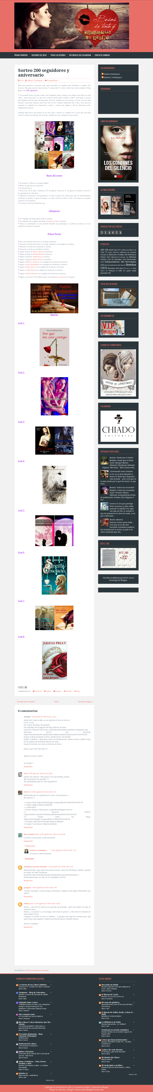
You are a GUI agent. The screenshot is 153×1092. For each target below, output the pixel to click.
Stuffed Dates (23, 1038)
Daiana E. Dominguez (35, 80)
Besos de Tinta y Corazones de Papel (75, 1087)
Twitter (48, 691)
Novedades (131, 262)
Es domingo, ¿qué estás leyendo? (113, 1052)
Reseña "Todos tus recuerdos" (122, 487)
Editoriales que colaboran (80, 55)
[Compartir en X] (23, 687)
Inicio (56, 702)
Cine (102, 252)
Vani (25, 773)
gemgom (27, 887)
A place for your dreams (112, 1050)
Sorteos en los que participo (121, 504)
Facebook (38, 691)
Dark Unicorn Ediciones (117, 252)
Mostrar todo (50, 1080)
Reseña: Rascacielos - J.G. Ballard (113, 1024)
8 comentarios (52, 80)
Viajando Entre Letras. (28, 1002)
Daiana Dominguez (112, 74)
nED (120, 271)
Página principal (21, 55)
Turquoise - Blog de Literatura (32, 992)
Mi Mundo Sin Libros (110, 1057)
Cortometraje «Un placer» (28, 1046)
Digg (78, 691)
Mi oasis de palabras (110, 1002)
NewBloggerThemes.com (93, 1090)
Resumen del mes (115, 268)
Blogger (124, 580)
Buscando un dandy (109, 985)
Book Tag (113, 250)
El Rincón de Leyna (109, 994)
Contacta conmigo (102, 55)
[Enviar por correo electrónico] (19, 687)
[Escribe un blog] (21, 687)
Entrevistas (131, 259)
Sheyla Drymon (32, 273)
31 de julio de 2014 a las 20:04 (40, 773)
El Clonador (117, 259)
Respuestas (30, 846)
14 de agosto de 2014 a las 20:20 (52, 834)
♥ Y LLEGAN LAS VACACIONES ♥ (31, 1016)
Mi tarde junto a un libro (112, 1065)
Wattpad (112, 271)
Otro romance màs (27, 1014)
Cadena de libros (127, 250)
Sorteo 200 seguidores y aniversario (43, 73)
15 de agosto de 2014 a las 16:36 (47, 903)
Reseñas (131, 264)
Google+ (58, 691)
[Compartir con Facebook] (26, 687)
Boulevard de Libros (27, 1044)
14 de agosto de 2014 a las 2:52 (43, 792)
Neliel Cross (28, 903)
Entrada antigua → (86, 702)
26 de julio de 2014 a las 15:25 (44, 717)
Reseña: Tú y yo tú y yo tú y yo (112, 996)
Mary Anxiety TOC (31, 834)
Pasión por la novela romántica (115, 1030)
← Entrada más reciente (25, 702)
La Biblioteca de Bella (111, 1022)
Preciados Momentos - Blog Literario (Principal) (31, 1035)
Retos (128, 268)
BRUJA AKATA (106, 1059)
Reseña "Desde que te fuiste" (122, 458)
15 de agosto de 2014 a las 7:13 (63, 850)
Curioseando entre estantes (121, 471)
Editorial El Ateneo (118, 257)
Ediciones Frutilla (116, 255)
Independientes (112, 262)
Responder (28, 766)
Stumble (68, 691)
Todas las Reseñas (57, 55)
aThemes (62, 1090)
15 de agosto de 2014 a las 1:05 (60, 867)
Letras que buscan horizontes (114, 1040)
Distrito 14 (23, 1073)
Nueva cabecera (116, 520)
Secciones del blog (39, 55)
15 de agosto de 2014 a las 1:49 (44, 887)
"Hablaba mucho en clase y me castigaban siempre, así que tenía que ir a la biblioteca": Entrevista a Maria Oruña (34, 1006)
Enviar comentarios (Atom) (37, 970)
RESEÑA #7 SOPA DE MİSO (111, 1016)
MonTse (27, 792)
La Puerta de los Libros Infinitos (33, 985)
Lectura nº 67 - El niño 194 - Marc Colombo (34, 987)
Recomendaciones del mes (114, 265)
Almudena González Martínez (35, 867)
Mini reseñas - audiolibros (28, 1075)
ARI (102, 250)
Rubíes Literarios (26, 1052)
